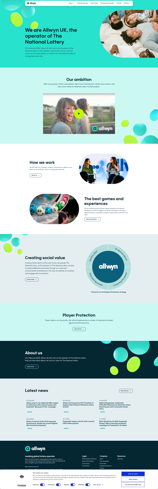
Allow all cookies (133, 474)
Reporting (120, 459)
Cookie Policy (85, 466)
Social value (103, 463)
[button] (71, 3)
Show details (97, 484)
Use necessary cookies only (133, 484)
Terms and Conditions (88, 461)
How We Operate (82, 3)
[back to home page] (31, 3)
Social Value (94, 3)
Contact (118, 3)
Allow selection (133, 479)
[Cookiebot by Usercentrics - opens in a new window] (22, 486)
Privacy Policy (86, 463)
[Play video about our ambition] (79, 114)
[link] (79, 329)
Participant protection (106, 466)
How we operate (104, 461)
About (101, 459)
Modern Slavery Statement (89, 459)
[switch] (58, 484)
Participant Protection (107, 3)
